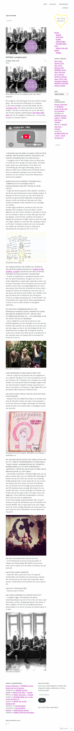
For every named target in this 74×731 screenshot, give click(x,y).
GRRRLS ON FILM (62, 48)
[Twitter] (6, 724)
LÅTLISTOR (59, 37)
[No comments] (45, 61)
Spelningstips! (20, 706)
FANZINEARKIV (63, 4)
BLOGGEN (53, 4)
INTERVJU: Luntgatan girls (16, 57)
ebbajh (8, 710)
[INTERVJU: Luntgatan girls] (26, 41)
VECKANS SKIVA (61, 44)
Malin (7, 63)
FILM (56, 46)
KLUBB (58, 39)
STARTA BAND (60, 42)
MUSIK (56, 33)
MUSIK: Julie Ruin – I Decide (60, 120)
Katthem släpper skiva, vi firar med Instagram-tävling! (61, 79)
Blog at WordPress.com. (13, 720)
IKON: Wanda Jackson (21, 710)
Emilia (56, 118)
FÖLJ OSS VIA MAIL (43, 683)
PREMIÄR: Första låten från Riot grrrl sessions (60, 72)
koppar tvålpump (60, 105)
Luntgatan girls (11, 108)
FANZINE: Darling (60, 116)
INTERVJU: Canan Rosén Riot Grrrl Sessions (60, 109)
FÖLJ (42, 700)
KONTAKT (65, 8)
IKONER (58, 35)
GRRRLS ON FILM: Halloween (24, 713)
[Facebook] (8, 724)
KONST (56, 51)
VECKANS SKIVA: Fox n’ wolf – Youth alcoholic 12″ (61, 135)
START (45, 4)
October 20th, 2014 (12, 61)
